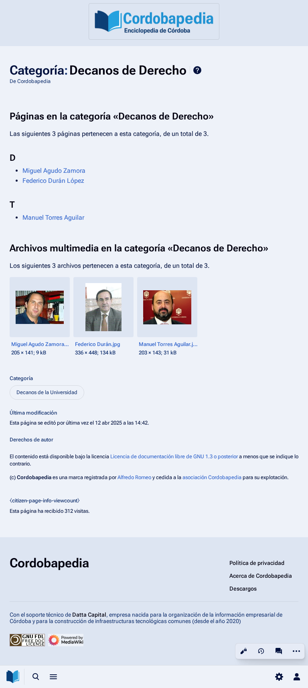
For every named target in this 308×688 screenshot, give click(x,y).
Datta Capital (89, 614)
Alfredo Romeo (134, 477)
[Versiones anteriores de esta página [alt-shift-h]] (261, 651)
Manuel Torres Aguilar (53, 217)
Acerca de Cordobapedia (260, 576)
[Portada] (154, 21)
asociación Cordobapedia (211, 477)
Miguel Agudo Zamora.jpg (40, 344)
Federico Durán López (53, 180)
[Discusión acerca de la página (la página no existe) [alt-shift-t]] (279, 651)
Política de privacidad (256, 563)
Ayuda (197, 70)
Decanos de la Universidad (46, 392)
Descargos (243, 588)
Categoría (21, 378)
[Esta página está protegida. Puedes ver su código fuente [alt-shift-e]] (243, 651)
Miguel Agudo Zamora (53, 170)
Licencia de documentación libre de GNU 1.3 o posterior (174, 456)
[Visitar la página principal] (13, 677)
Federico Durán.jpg (97, 344)
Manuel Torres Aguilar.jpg (168, 344)
